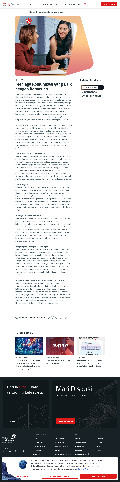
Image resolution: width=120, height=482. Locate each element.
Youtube (100, 446)
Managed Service (61, 446)
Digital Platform (39, 442)
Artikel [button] (58, 4)
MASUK (94, 4)
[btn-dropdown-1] (85, 12)
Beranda (18, 12)
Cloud (35, 438)
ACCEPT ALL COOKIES (98, 476)
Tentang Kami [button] (48, 4)
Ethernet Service (61, 442)
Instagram (101, 442)
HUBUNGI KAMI (64, 421)
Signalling (36, 454)
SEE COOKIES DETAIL (21, 476)
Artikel (25, 12)
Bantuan (78, 450)
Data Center (59, 438)
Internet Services (39, 446)
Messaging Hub (38, 450)
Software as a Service (63, 454)
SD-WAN (58, 450)
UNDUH (12, 421)
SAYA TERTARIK (109, 4)
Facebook (100, 450)
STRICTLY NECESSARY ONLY (60, 476)
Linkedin (100, 438)
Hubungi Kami (80, 446)
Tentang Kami (80, 442)
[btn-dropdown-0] (85, 9)
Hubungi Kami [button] (69, 4)
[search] (78, 4)
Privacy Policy (83, 468)
